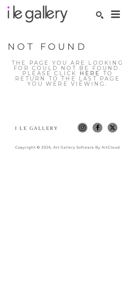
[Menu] (115, 14)
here (90, 73)
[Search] (100, 15)
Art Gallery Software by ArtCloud (86, 147)
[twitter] (112, 128)
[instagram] (82, 128)
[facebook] (97, 128)
